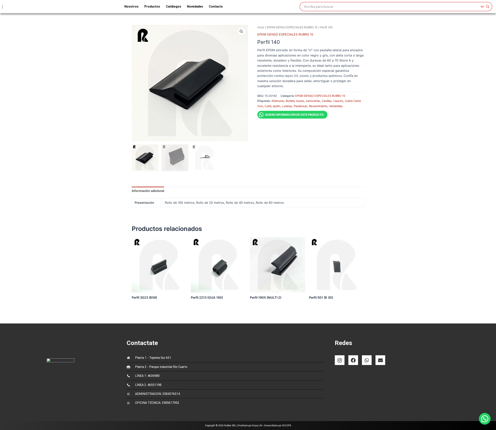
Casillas (327, 100)
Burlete (290, 100)
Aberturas (277, 100)
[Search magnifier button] (487, 6)
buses (300, 100)
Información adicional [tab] (148, 191)
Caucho (338, 100)
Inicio (260, 27)
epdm (276, 106)
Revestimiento (318, 106)
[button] (241, 31)
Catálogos (173, 6)
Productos (152, 6)
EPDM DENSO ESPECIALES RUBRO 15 (292, 27)
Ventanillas (336, 106)
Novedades (195, 6)
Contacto (216, 6)
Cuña (268, 106)
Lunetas (287, 106)
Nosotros (131, 6)
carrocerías (313, 100)
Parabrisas (300, 106)
